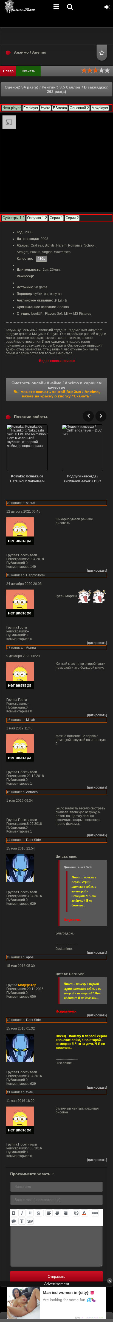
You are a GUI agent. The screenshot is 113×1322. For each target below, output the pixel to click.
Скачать (28, 71)
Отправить (56, 1276)
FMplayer (30, 108)
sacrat (30, 503)
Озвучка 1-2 (37, 218)
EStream (60, 108)
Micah (30, 720)
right (65, 1212)
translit (22, 1221)
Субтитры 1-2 (13, 218)
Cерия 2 (72, 218)
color (84, 1212)
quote (13, 1221)
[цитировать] (97, 571)
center (57, 1212)
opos (29, 957)
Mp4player (100, 108)
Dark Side (33, 840)
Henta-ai (26, 7)
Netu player (11, 108)
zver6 (30, 1092)
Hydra (45, 108)
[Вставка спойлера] (30, 1221)
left (49, 1212)
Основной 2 (79, 108)
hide (95, 1212)
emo (76, 1212)
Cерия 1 (56, 218)
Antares (32, 792)
